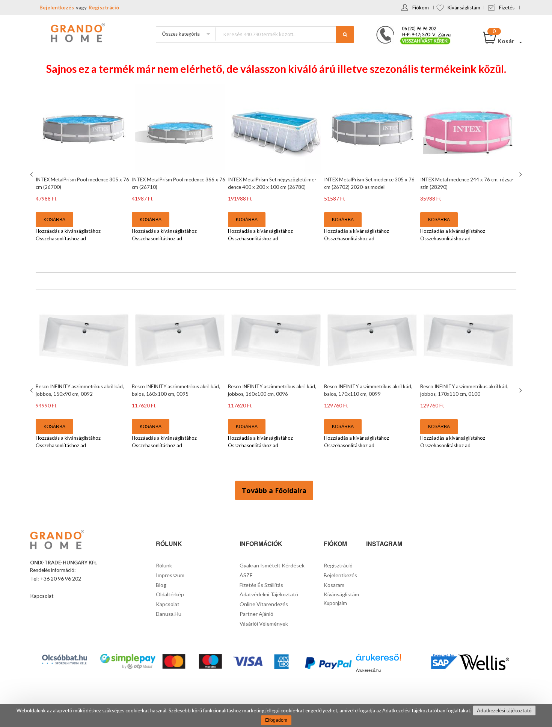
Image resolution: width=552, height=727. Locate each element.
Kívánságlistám (464, 8)
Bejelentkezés (56, 8)
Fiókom (420, 8)
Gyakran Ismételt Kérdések (272, 565)
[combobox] (285, 34)
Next (520, 174)
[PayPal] (327, 664)
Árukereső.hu (368, 670)
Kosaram (334, 585)
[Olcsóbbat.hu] (64, 659)
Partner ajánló (256, 614)
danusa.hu (168, 614)
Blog (161, 585)
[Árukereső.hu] (378, 660)
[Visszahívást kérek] (410, 28)
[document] (276, 715)
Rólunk (164, 565)
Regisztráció (104, 8)
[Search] (345, 34)
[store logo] (77, 33)
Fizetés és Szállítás (261, 585)
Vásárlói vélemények (264, 623)
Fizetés (506, 8)
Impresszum (170, 575)
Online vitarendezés (264, 604)
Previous (32, 174)
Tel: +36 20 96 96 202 (55, 578)
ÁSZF (246, 575)
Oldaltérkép (170, 594)
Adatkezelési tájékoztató (504, 710)
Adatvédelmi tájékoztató (269, 594)
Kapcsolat (42, 596)
